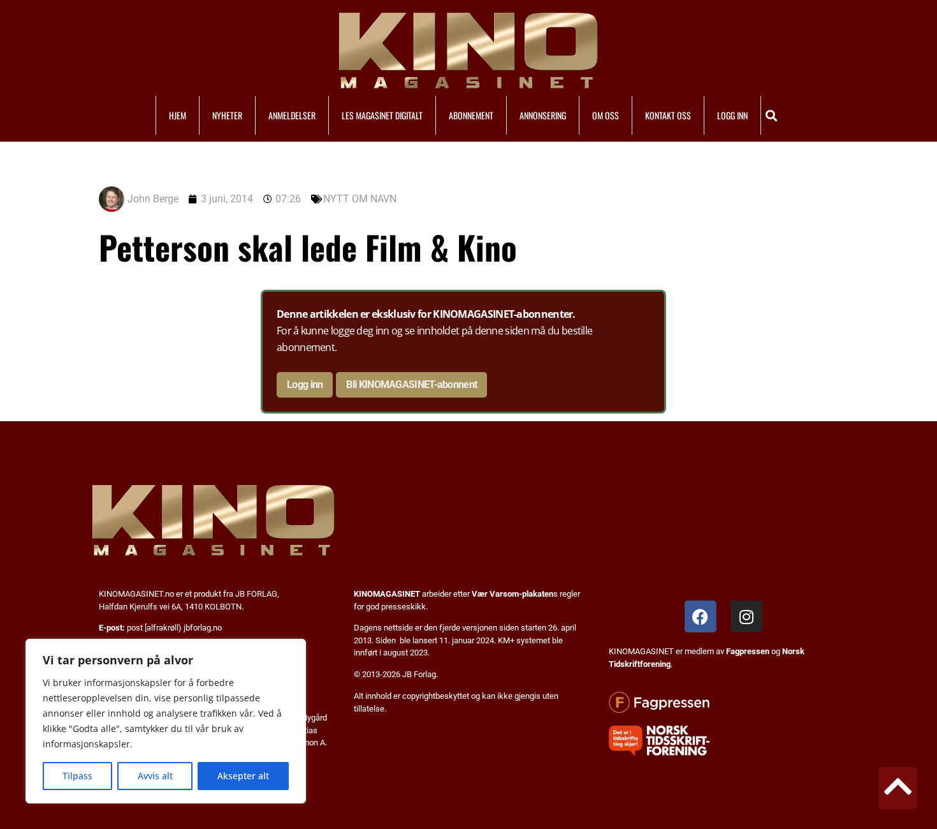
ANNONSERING (542, 115)
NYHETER (227, 115)
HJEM (177, 115)
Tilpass (77, 776)
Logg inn (305, 384)
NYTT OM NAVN (359, 199)
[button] (771, 115)
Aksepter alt (243, 776)
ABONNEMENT (471, 115)
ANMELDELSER (292, 115)
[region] (165, 721)
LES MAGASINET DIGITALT (382, 115)
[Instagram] (746, 616)
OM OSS (605, 115)
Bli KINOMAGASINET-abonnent (411, 384)
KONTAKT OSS (668, 115)
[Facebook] (700, 616)
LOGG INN (732, 115)
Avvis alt (155, 776)
